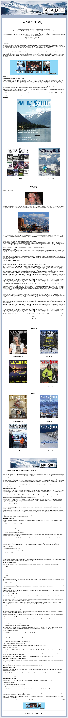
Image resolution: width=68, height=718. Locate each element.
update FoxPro (14, 55)
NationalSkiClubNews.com (16, 4)
